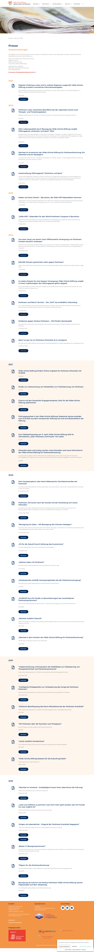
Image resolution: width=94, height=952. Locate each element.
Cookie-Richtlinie (68, 949)
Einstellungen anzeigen (85, 946)
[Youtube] (72, 908)
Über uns (67, 4)
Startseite (10, 38)
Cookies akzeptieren (64, 946)
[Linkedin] (67, 908)
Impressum (84, 949)
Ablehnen (74, 946)
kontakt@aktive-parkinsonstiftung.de (18, 914)
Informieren (45, 4)
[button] (83, 4)
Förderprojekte (57, 4)
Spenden (35, 4)
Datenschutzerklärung (76, 949)
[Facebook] (63, 908)
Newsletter (77, 4)
